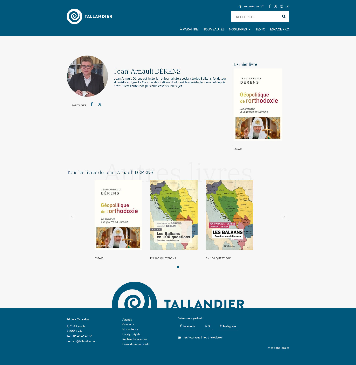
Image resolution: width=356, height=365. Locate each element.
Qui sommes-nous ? (251, 6)
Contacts (128, 324)
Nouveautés (213, 29)
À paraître (189, 29)
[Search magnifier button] (284, 16)
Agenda (127, 319)
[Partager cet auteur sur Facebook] (91, 104)
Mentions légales (278, 347)
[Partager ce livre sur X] (99, 104)
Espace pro (279, 29)
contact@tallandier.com (82, 341)
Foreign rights (131, 334)
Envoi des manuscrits (135, 344)
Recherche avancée (134, 339)
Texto (260, 29)
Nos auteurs (130, 329)
